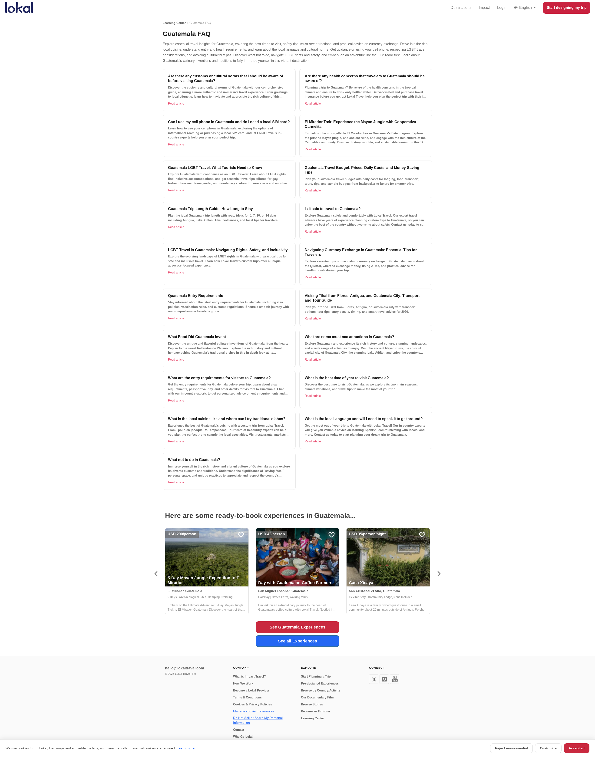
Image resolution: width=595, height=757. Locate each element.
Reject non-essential (511, 748)
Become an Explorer (315, 711)
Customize (548, 748)
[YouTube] (394, 679)
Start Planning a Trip (316, 676)
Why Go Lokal (243, 736)
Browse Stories (312, 704)
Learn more (186, 748)
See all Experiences (297, 641)
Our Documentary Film (317, 697)
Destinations (461, 8)
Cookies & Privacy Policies (252, 704)
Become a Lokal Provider (251, 690)
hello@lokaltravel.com (184, 668)
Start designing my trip (567, 8)
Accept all (577, 748)
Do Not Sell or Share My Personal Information (258, 720)
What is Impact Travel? (249, 676)
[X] (373, 679)
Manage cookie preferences (253, 711)
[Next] (439, 573)
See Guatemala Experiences (297, 627)
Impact (484, 8)
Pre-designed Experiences (320, 683)
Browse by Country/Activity (320, 690)
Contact (238, 729)
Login (501, 8)
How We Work (243, 683)
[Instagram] (384, 679)
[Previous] (156, 573)
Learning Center (174, 23)
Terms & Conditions (247, 697)
